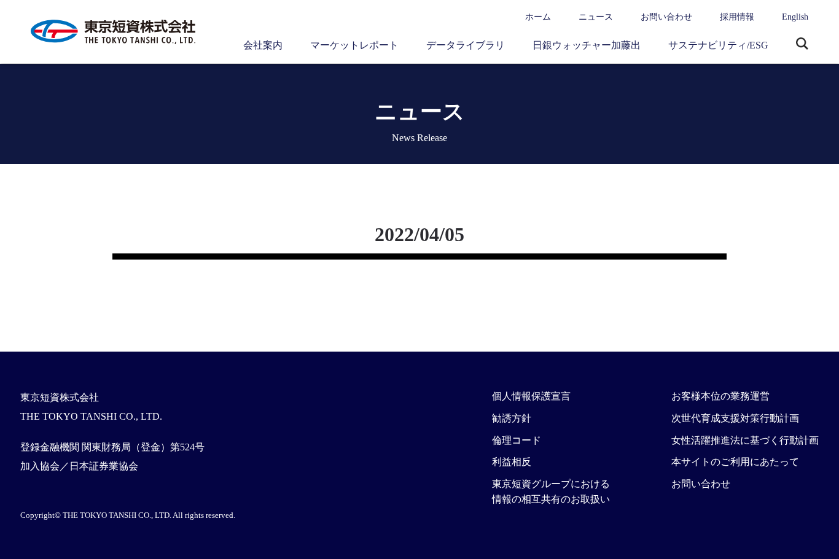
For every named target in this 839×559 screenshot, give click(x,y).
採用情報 (737, 16)
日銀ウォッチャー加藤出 (587, 45)
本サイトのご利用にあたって (735, 462)
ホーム (538, 16)
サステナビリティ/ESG (718, 45)
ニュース (596, 16)
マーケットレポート (354, 45)
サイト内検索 (802, 45)
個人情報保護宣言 (531, 396)
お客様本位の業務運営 (720, 396)
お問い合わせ (666, 16)
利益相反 (511, 462)
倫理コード (516, 440)
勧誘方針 (511, 418)
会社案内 (263, 45)
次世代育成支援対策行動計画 (735, 418)
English (795, 16)
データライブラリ (465, 45)
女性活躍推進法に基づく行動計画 (745, 440)
